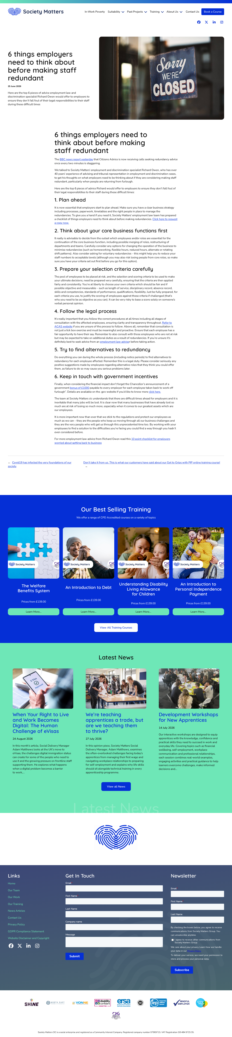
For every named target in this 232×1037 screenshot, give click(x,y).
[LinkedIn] (214, 22)
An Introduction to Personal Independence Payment (198, 589)
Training (155, 12)
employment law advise (114, 342)
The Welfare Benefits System (34, 588)
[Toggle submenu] (123, 11)
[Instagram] (221, 22)
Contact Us (192, 12)
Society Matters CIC (35, 12)
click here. (155, 392)
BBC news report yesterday (76, 159)
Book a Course (213, 12)
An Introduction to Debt (88, 587)
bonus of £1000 (79, 388)
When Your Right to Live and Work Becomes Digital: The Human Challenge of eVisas (41, 723)
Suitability (114, 12)
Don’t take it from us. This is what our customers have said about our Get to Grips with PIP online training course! (151, 462)
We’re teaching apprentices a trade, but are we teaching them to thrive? (114, 723)
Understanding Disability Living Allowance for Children (143, 589)
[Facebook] (198, 22)
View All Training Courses (116, 627)
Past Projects (135, 12)
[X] (206, 22)
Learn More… (34, 612)
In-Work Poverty (95, 12)
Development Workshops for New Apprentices (188, 717)
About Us (172, 12)
